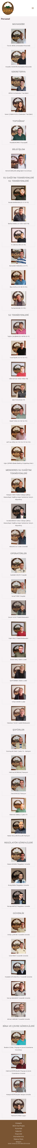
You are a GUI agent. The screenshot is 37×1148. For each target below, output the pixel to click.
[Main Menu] (32, 8)
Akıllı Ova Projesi (19, 1126)
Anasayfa (18, 1123)
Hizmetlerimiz (18, 1136)
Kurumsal (18, 1128)
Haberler (18, 1131)
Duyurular (18, 1134)
